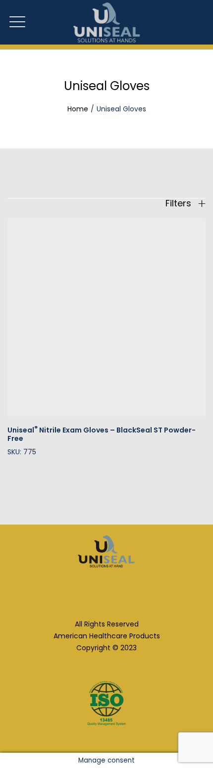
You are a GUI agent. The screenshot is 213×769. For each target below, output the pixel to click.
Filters (179, 203)
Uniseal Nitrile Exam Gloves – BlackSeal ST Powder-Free (101, 434)
